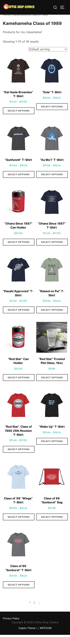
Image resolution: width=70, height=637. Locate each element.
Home (6, 14)
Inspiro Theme (27, 627)
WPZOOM (46, 627)
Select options (19, 110)
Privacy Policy (11, 618)
